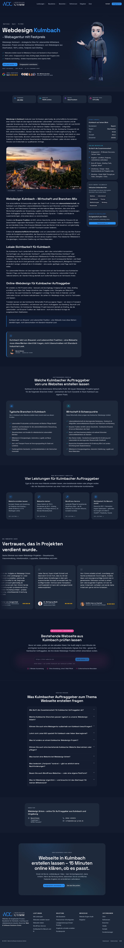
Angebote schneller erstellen (65, 928)
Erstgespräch (117, 4)
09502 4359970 (70, 818)
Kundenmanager (107, 932)
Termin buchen (101, 223)
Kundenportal (60, 931)
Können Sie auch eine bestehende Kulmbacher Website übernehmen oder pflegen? (60, 748)
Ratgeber (83, 4)
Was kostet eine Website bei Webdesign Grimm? (49, 757)
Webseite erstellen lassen (41, 920)
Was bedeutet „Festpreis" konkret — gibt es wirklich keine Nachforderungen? (54, 764)
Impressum (106, 941)
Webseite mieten (38, 923)
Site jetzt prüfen (8, 64)
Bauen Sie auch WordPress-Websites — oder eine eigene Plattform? (58, 773)
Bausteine (51, 4)
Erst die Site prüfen (73, 885)
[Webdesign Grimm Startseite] (13, 4)
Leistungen (40, 4)
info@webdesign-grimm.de (74, 821)
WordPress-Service (39, 926)
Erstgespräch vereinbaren (28, 64)
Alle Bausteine (60, 916)
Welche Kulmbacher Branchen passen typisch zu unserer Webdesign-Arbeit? (58, 718)
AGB (120, 941)
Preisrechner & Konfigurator (65, 920)
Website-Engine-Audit (86, 916)
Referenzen (73, 4)
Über (90, 4)
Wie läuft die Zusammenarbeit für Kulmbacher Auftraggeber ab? (56, 710)
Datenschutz (114, 941)
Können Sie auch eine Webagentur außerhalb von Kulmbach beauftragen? (60, 726)
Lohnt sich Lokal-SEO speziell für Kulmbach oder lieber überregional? (58, 733)
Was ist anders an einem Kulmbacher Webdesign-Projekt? (53, 740)
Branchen (62, 4)
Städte (104, 926)
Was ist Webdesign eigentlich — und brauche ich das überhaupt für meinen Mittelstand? (58, 781)
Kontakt (108, 4)
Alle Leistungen (38, 916)
